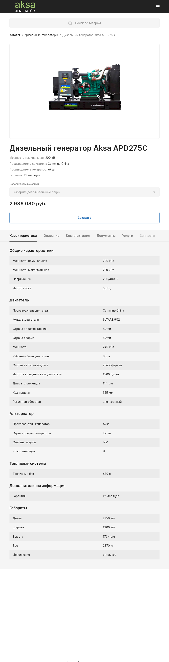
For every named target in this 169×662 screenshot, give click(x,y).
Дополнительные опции (24, 184)
